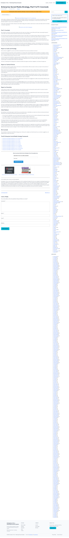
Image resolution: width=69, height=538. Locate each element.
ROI (53, 213)
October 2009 (55, 482)
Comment (3, 201)
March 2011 (55, 463)
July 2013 (54, 432)
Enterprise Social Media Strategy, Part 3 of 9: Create (11, 141)
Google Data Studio (56, 131)
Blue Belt (54, 71)
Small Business (55, 220)
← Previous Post (4, 192)
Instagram (54, 144)
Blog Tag (54, 68)
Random (54, 203)
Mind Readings (55, 171)
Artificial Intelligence (56, 58)
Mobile (54, 172)
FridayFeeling (55, 122)
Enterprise (54, 113)
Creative (54, 94)
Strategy (54, 227)
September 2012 (55, 443)
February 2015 (55, 410)
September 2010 (55, 470)
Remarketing (55, 209)
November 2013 (55, 427)
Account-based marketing (57, 47)
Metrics (54, 170)
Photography (55, 188)
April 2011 (54, 462)
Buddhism (54, 76)
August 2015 (55, 404)
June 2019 (54, 352)
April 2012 (54, 448)
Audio (54, 61)
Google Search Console (56, 132)
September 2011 (55, 456)
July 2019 (54, 351)
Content (54, 90)
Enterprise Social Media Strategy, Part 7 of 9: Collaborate (12, 146)
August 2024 (55, 283)
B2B (54, 65)
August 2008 (55, 498)
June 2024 (54, 285)
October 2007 (55, 509)
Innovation (55, 143)
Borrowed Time (55, 74)
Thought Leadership (56, 231)
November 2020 (55, 333)
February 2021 (55, 330)
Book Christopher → (61, 2)
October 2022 (55, 307)
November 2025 (55, 266)
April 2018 (54, 368)
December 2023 (55, 292)
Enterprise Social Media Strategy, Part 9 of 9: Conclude (12, 149)
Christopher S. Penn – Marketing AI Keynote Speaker (11, 2)
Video (54, 241)
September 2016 (55, 389)
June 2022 (54, 312)
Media (54, 168)
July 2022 (54, 311)
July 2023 (54, 297)
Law (53, 151)
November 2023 (55, 293)
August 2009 (55, 484)
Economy (54, 109)
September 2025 (55, 268)
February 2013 (55, 437)
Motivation (54, 174)
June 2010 (54, 473)
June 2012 (54, 446)
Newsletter (55, 180)
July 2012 (54, 445)
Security (54, 218)
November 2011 (55, 454)
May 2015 (54, 407)
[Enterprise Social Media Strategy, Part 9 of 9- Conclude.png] (25, 18)
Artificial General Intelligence (57, 57)
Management (55, 160)
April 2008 (54, 502)
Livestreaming (55, 156)
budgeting (54, 77)
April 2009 (54, 489)
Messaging (54, 169)
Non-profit (54, 182)
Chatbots (54, 81)
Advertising (55, 48)
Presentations (55, 198)
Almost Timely (55, 52)
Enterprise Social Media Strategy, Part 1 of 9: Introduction (12, 138)
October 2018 (55, 361)
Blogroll (54, 70)
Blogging (54, 69)
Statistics (54, 225)
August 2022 (55, 310)
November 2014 (55, 414)
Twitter (54, 238)
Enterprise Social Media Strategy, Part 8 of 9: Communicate (13, 148)
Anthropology (55, 56)
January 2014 (55, 425)
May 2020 (54, 340)
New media (55, 178)
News (54, 179)
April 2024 (54, 287)
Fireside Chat (55, 118)
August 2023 (55, 296)
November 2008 (55, 494)
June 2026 (54, 258)
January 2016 (55, 398)
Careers (54, 80)
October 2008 (55, 495)
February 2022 (55, 316)
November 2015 (55, 400)
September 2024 (55, 282)
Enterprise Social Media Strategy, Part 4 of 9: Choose (12, 142)
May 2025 (54, 273)
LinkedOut (54, 155)
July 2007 (54, 512)
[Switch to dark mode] (67, 3)
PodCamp (54, 192)
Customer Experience (56, 96)
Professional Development (57, 201)
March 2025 (55, 275)
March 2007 (55, 517)
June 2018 (54, 366)
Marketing (54, 161)
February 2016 (55, 397)
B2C (54, 66)
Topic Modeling (55, 234)
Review (54, 212)
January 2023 (55, 304)
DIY (53, 107)
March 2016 (55, 396)
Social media (55, 221)
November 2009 (55, 481)
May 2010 (54, 474)
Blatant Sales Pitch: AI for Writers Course (57, 30)
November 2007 (55, 508)
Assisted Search (55, 59)
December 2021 (55, 319)
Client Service (55, 84)
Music (54, 175)
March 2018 (55, 369)
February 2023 (55, 303)
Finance (54, 117)
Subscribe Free (59, 21)
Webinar (54, 246)
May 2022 (54, 313)
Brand (54, 75)
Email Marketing (55, 112)
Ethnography (55, 115)
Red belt (54, 208)
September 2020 (55, 335)
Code (54, 85)
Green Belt (55, 135)
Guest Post (55, 136)
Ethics (54, 114)
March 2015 (55, 409)
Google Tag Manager (56, 133)
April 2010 (54, 475)
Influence (54, 141)
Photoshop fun (55, 189)
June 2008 (54, 500)
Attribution (55, 60)
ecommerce (55, 108)
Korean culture (55, 150)
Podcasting (55, 193)
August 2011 (55, 457)
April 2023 (54, 301)
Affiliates (54, 49)
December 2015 (55, 399)
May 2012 (54, 447)
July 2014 (54, 418)
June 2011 (54, 460)
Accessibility (55, 46)
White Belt (54, 247)
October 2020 (55, 334)
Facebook (54, 116)
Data (54, 99)
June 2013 (54, 433)
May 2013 (54, 434)
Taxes (54, 228)
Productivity (55, 200)
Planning (54, 191)
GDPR (54, 125)
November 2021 (55, 320)
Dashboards (55, 98)
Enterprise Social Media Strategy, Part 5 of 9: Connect (12, 144)
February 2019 (55, 357)
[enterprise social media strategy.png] (25, 27)
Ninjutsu (54, 181)
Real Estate (55, 206)
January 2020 (55, 344)
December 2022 (55, 305)
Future (54, 124)
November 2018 (55, 360)
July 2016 (54, 391)
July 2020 (54, 338)
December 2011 (55, 453)
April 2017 (54, 381)
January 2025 (55, 277)
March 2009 (55, 490)
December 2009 (55, 480)
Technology (55, 229)
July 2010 (54, 472)
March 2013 (55, 436)
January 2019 (55, 358)
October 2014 (55, 415)
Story (54, 226)
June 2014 (54, 419)
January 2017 (55, 385)
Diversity (54, 106)
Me (53, 165)
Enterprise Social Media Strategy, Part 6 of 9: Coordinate (12, 145)
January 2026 (55, 264)
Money (54, 173)
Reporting (54, 210)
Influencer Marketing (56, 142)
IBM (54, 140)
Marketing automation (56, 162)
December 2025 (55, 265)
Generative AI (55, 126)
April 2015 (54, 408)
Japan (54, 146)
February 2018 (55, 370)
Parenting (54, 184)
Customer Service (56, 97)
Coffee (54, 86)
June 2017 (54, 379)
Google (54, 127)
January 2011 (55, 465)
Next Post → (47, 192)
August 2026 (55, 256)
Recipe (54, 207)
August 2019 (55, 350)
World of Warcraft (55, 248)
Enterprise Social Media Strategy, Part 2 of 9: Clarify (11, 139)
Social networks (55, 222)
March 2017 (55, 382)
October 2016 (55, 388)
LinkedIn (54, 154)
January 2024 (55, 291)
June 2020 (54, 339)
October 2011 (55, 455)
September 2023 (55, 295)
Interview (54, 145)
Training (54, 235)
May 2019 (54, 353)
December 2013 (55, 426)
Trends (54, 237)
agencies (54, 50)
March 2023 (55, 302)
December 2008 (55, 493)
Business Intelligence (56, 79)
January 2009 (55, 492)
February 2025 (55, 276)
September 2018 (55, 362)
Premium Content (56, 197)
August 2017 (55, 377)
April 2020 (54, 341)
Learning (54, 153)
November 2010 (55, 467)
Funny (54, 123)
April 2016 (54, 395)
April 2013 (54, 435)
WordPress (30, 534)
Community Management (57, 88)
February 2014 (55, 424)
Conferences (55, 89)
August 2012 (55, 444)
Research (54, 211)
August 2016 (55, 390)
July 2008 (54, 499)
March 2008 (55, 503)
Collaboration (55, 87)
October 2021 (55, 321)
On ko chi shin (55, 183)
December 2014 (55, 413)
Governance (55, 134)
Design (54, 104)
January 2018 (55, 371)
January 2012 (55, 452)
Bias (54, 67)
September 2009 (55, 483)
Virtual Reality (55, 244)
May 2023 (54, 300)
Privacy (54, 199)
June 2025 (54, 272)
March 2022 (55, 315)
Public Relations (55, 202)
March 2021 (55, 329)
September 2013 (55, 429)
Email (2, 218)
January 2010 (55, 479)
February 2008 (55, 504)
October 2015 (55, 401)
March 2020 (55, 342)
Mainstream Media (56, 159)
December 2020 (55, 332)
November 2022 (55, 306)
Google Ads (55, 128)
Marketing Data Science (56, 163)
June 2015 (54, 406)
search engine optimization (57, 216)
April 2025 (54, 274)
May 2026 (54, 259)
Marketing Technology (56, 164)
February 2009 (55, 491)
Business (54, 78)
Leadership (55, 152)
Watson (54, 245)
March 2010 (55, 476)
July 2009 (54, 485)
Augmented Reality (56, 62)
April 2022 (54, 314)
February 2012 (55, 451)
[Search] (66, 12)
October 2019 (55, 348)
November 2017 (55, 373)
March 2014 (55, 423)
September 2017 (55, 376)
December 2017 (55, 372)
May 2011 (54, 461)
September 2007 (55, 510)
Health (54, 137)
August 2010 (55, 471)
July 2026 (54, 257)
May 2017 (54, 380)
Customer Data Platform (56, 95)
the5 (54, 230)
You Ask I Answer (55, 250)
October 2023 (55, 294)
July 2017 (54, 378)
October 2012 (55, 442)
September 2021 (55, 322)
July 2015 (54, 405)
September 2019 (55, 349)
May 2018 (54, 367)
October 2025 (55, 267)
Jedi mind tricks (55, 147)
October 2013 (55, 428)
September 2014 (55, 416)
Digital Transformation (56, 105)
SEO (54, 219)
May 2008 (54, 501)
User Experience (55, 240)
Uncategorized (55, 239)
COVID (54, 93)
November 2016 (55, 387)
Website (2, 223)
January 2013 (55, 438)
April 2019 (54, 354)
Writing (54, 249)
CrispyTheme (36, 534)
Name (2, 213)
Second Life (55, 217)
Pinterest (54, 190)
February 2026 (55, 263)
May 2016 (54, 394)
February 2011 (55, 464)
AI (53, 51)
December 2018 (55, 359)
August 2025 (55, 269)
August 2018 (55, 363)
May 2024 (54, 286)
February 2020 (55, 343)
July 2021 (54, 324)
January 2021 (55, 331)
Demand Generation (56, 103)
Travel (54, 236)
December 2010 (55, 466)
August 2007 (55, 511)
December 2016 (55, 386)
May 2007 (54, 514)
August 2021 (55, 323)
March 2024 (55, 288)
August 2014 (55, 417)
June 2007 (54, 513)
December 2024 (55, 278)
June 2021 (54, 325)
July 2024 (54, 284)
